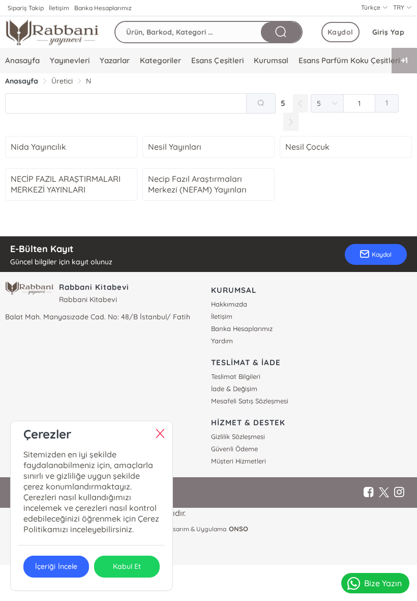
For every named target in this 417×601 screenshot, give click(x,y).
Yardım (222, 341)
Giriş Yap (388, 32)
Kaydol (340, 32)
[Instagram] (399, 492)
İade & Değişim (234, 389)
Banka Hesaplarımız (103, 8)
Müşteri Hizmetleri (238, 461)
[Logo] (52, 32)
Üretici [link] (62, 81)
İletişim (59, 8)
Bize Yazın (383, 583)
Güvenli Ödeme (234, 449)
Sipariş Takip (26, 8)
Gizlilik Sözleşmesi (238, 436)
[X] (384, 492)
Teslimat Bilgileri (235, 376)
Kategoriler (160, 60)
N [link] (88, 81)
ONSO (238, 529)
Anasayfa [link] (21, 81)
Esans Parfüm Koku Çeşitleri (349, 60)
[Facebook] (368, 492)
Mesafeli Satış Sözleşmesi (249, 401)
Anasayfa (22, 60)
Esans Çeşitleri (217, 60)
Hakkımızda (229, 304)
